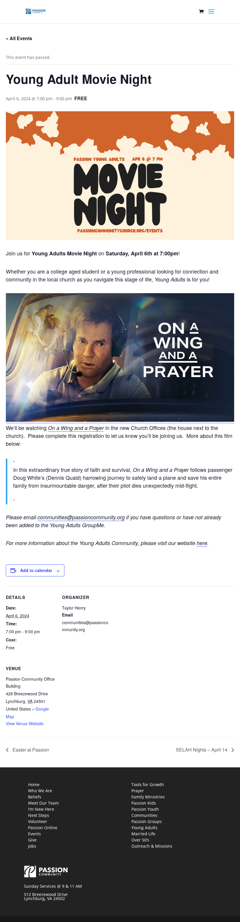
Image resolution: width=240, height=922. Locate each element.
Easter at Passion (30, 749)
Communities (144, 815)
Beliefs (34, 797)
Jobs (32, 846)
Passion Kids (143, 803)
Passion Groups (146, 821)
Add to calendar (36, 570)
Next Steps (38, 815)
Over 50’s (140, 840)
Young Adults (144, 827)
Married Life (143, 833)
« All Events (19, 38)
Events (34, 833)
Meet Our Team (43, 803)
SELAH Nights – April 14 (202, 749)
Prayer (137, 790)
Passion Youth (145, 809)
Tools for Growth (147, 784)
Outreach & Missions (151, 846)
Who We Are (40, 790)
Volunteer (37, 821)
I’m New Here (41, 809)
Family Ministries (148, 797)
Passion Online (42, 827)
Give (32, 840)
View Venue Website (25, 723)
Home (34, 784)
